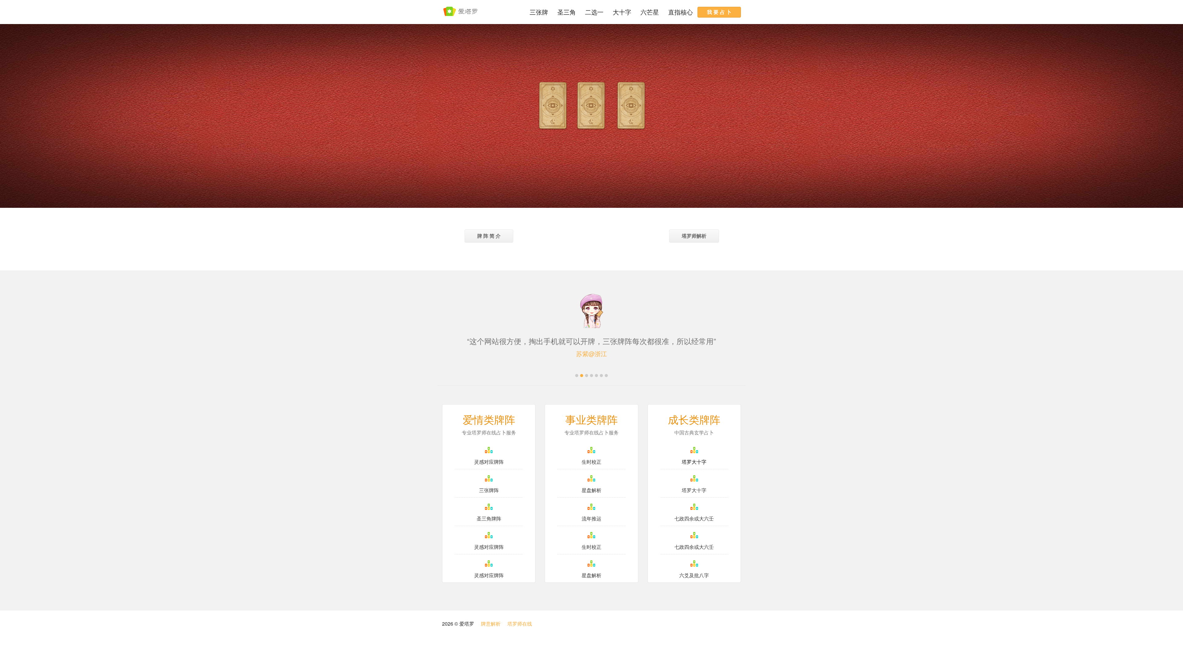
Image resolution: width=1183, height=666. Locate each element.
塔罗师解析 (694, 235)
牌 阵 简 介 (489, 235)
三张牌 (539, 11)
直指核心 (680, 11)
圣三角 (566, 11)
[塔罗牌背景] (553, 106)
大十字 (622, 11)
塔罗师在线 (519, 623)
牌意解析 (491, 623)
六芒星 (649, 11)
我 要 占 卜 (719, 11)
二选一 (594, 11)
